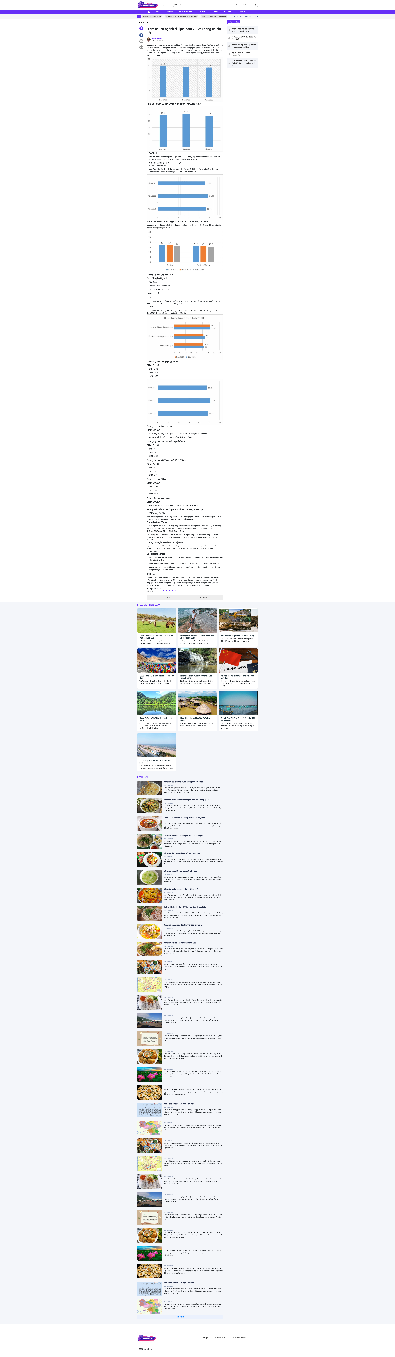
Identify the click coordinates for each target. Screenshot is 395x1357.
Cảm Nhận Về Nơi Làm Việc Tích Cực (179, 1104)
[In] (141, 47)
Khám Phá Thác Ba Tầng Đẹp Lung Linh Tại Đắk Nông (196, 677)
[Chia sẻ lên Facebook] (141, 35)
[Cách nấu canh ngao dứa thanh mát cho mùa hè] (149, 931)
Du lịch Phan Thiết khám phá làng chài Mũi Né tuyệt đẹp (238, 719)
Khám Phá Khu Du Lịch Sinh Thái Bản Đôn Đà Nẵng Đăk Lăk (156, 637)
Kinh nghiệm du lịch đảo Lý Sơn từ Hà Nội (237, 636)
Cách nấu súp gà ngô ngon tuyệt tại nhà (180, 943)
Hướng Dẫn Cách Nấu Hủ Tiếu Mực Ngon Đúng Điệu (185, 907)
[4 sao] (173, 590)
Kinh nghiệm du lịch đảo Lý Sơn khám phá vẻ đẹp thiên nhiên (197, 637)
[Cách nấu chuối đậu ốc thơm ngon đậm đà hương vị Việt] (149, 805)
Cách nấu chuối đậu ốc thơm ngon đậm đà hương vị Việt (186, 800)
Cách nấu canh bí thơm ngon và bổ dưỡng (180, 871)
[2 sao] (167, 590)
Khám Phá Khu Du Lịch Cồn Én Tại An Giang (195, 719)
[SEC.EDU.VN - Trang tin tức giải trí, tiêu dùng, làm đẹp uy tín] (148, 5)
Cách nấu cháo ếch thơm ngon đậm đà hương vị (166, 16)
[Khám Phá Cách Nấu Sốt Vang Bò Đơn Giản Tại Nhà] (149, 823)
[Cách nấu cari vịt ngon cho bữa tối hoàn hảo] (149, 895)
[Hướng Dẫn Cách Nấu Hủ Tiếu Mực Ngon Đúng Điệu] (149, 913)
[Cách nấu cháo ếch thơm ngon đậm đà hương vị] (149, 841)
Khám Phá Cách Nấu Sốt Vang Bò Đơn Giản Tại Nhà (184, 817)
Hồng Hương (157, 38)
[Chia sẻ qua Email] (141, 41)
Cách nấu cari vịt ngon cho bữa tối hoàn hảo (181, 889)
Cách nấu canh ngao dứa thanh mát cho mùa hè (183, 925)
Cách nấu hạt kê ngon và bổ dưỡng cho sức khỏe (183, 782)
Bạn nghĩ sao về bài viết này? (154, 590)
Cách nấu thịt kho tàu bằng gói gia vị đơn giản (199, 16)
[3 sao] (170, 590)
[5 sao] (176, 590)
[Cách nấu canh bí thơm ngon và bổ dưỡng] (149, 877)
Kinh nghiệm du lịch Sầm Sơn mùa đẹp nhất (155, 761)
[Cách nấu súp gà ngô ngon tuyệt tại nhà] (149, 949)
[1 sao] (164, 590)
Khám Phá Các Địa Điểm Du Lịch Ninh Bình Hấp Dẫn (156, 719)
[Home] (141, 28)
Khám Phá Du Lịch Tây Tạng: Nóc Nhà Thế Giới (156, 677)
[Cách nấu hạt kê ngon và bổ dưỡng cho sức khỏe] (149, 788)
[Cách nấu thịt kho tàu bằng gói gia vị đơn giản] (149, 859)
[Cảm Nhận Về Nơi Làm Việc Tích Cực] (149, 1110)
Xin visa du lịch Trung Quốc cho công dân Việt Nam (237, 677)
